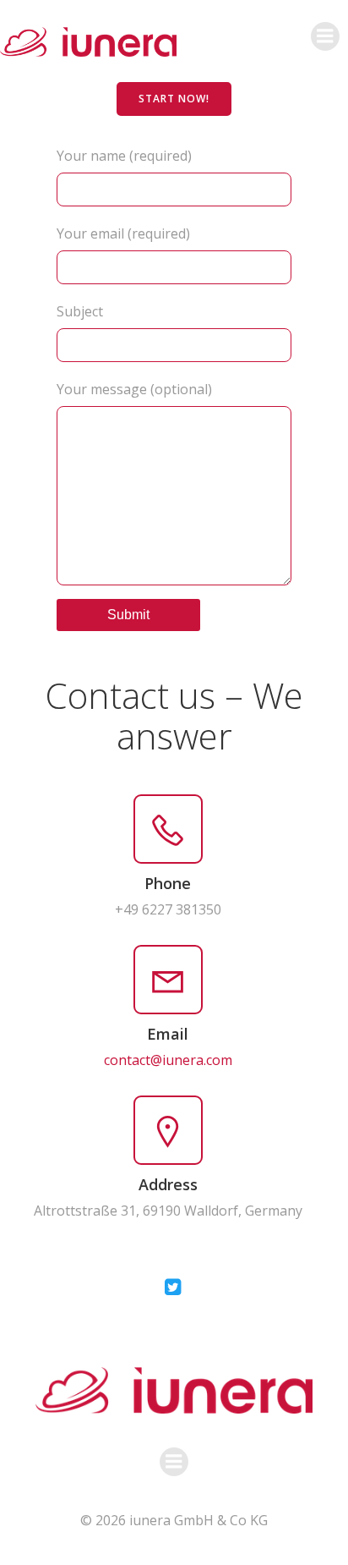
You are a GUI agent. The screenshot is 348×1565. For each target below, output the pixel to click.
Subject (80, 311)
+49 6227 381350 (168, 909)
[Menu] (325, 36)
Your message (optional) (134, 389)
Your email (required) (123, 233)
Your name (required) (124, 155)
